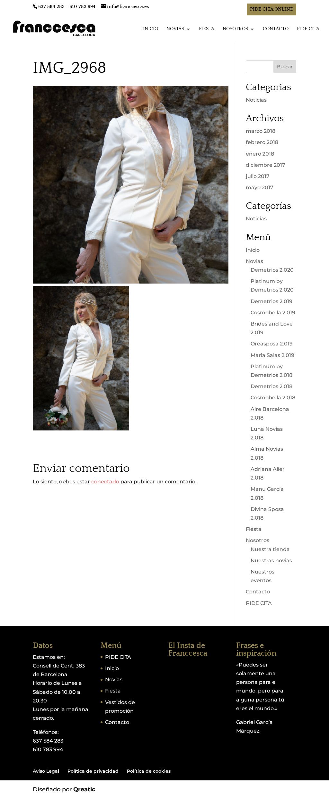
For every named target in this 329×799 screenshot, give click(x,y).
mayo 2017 (259, 187)
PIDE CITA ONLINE (271, 9)
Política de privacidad (93, 771)
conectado (105, 482)
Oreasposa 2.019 (272, 344)
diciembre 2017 (265, 165)
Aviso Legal (46, 771)
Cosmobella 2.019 (273, 313)
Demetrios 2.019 (271, 301)
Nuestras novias (271, 560)
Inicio (150, 29)
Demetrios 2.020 (272, 270)
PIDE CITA (308, 29)
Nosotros (235, 29)
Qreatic (84, 789)
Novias (175, 29)
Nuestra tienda (270, 549)
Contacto (276, 29)
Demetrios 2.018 (271, 386)
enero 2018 (260, 154)
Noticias (256, 100)
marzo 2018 (260, 131)
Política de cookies (149, 771)
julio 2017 (258, 176)
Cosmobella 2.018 (273, 398)
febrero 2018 (262, 142)
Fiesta (206, 29)
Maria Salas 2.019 (272, 355)
